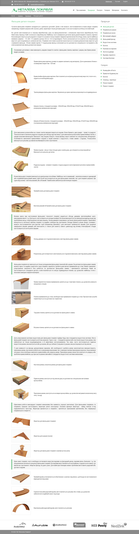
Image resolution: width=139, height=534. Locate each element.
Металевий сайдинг (109, 36)
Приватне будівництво (110, 73)
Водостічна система (109, 42)
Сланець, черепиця (109, 80)
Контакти (124, 10)
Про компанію (81, 10)
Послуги (99, 10)
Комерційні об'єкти (109, 70)
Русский (117, 1)
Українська (109, 1)
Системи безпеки (108, 58)
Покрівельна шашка (109, 30)
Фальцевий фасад (109, 39)
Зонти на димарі (108, 52)
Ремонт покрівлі (108, 86)
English (125, 1)
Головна (73, 10)
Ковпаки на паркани (109, 49)
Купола (105, 45)
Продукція (91, 10)
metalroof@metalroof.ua (37, 4)
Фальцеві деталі (108, 26)
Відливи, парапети (109, 55)
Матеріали (115, 10)
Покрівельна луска (109, 33)
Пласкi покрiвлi (108, 83)
